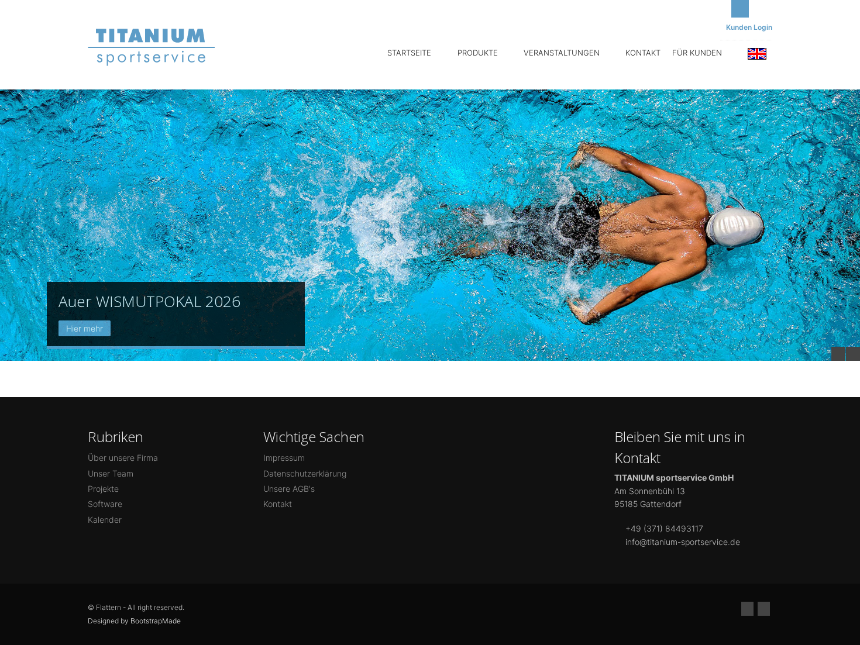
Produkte (478, 52)
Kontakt (643, 52)
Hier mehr (84, 328)
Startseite (410, 52)
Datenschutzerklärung (304, 473)
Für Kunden (698, 52)
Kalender (105, 520)
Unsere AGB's (289, 489)
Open (740, 9)
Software (105, 504)
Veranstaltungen (563, 52)
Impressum (284, 458)
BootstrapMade (155, 620)
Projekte (103, 489)
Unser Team (110, 473)
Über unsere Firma (123, 458)
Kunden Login (749, 27)
